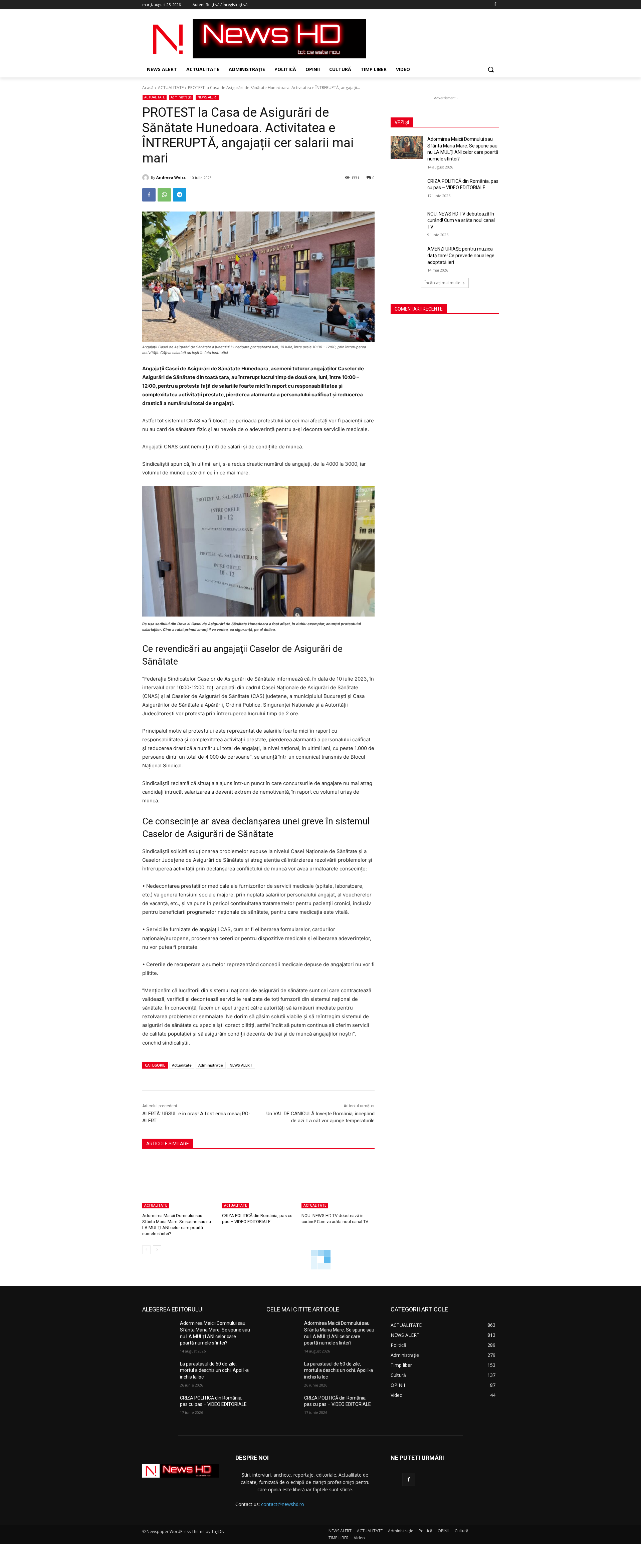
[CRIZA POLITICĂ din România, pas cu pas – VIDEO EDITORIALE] (258, 1182)
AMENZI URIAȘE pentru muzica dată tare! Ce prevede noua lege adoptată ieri (460, 255)
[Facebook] (495, 5)
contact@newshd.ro (282, 1504)
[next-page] (157, 1249)
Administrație (181, 97)
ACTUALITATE (171, 87)
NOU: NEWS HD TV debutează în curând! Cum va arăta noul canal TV (461, 220)
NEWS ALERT (207, 97)
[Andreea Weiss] (146, 177)
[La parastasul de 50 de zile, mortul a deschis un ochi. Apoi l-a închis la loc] (158, 1372)
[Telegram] (179, 195)
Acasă (148, 87)
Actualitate (182, 1065)
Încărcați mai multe (442, 283)
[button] (491, 69)
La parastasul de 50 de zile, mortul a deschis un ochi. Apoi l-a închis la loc (214, 1370)
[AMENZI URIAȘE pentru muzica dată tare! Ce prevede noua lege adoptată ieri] (407, 257)
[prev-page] (146, 1249)
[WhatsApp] (164, 195)
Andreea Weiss (171, 177)
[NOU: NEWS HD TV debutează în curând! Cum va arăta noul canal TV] (338, 1182)
